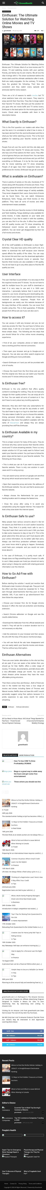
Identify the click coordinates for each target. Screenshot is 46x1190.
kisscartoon (14, 423)
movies (35, 95)
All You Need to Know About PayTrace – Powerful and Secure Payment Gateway (12, 721)
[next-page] (7, 792)
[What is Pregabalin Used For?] (34, 1162)
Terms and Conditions (35, 1183)
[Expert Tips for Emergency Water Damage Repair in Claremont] (12, 1141)
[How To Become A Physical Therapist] (12, 1162)
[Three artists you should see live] (7, 784)
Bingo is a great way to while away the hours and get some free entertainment (28, 773)
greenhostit (7, 30)
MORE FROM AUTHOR (26, 755)
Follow (39, 1035)
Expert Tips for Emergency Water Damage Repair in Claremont (11, 1152)
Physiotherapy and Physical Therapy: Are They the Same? (33, 1152)
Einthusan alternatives (22, 707)
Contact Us (13, 1183)
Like (41, 1031)
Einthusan (11, 707)
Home (4, 8)
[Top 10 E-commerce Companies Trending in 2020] (7, 1120)
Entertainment (12, 8)
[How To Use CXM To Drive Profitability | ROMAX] (7, 763)
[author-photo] (23, 742)
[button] (3, 3)
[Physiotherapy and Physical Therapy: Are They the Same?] (34, 1141)
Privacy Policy (23, 1183)
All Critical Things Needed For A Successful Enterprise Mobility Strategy (33, 721)
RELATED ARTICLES (10, 755)
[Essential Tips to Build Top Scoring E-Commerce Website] (7, 1110)
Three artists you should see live (27, 782)
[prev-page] (3, 792)
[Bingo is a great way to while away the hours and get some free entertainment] (7, 773)
